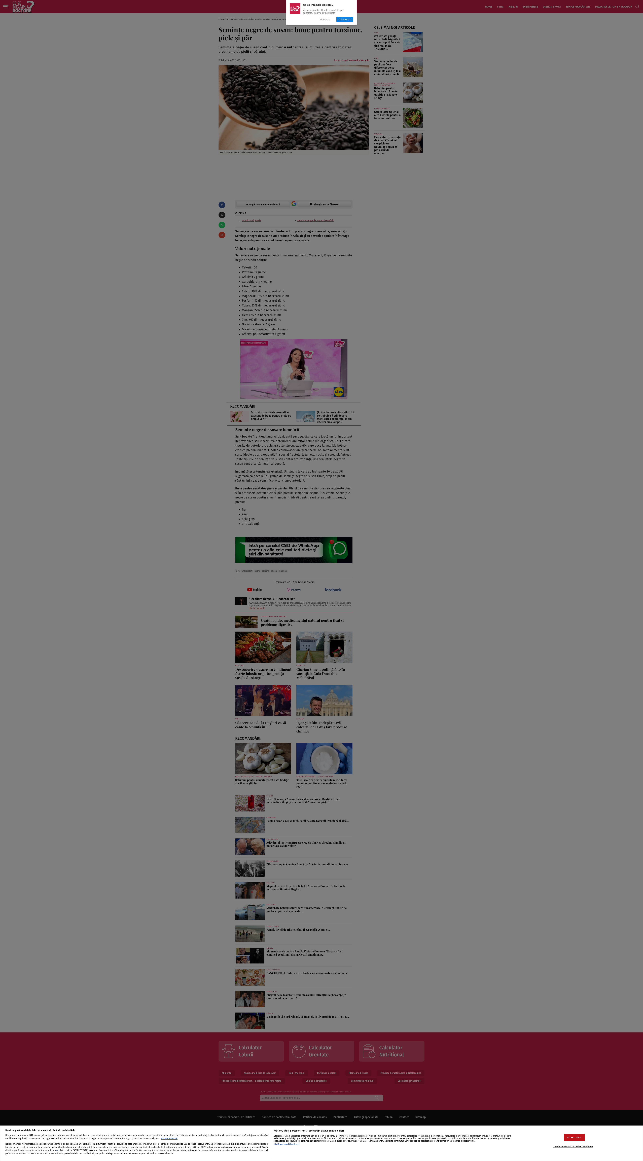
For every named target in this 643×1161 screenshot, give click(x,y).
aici (57, 1150)
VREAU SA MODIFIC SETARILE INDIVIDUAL (573, 1146)
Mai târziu (325, 19)
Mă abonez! (344, 19)
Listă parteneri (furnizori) (286, 1144)
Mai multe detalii (169, 1138)
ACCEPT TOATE (574, 1137)
